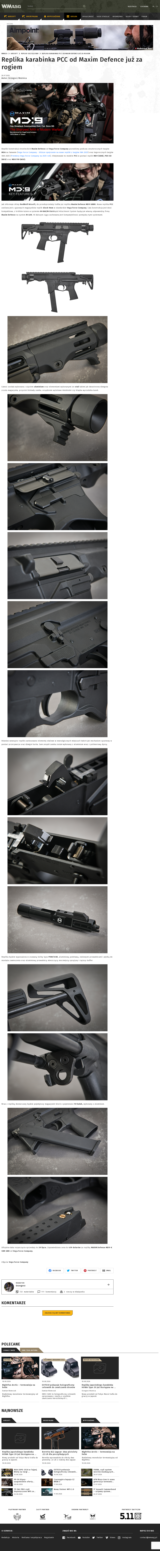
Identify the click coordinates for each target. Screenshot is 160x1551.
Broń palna (32, 16)
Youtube (86, 1537)
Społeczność (88, 16)
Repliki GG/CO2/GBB (29, 53)
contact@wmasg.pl (148, 1537)
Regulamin (49, 1537)
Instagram (127, 1537)
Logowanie (144, 6)
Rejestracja (132, 6)
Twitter (99, 1537)
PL (154, 6)
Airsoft (12, 16)
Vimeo (112, 1537)
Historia (15, 1537)
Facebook (71, 1537)
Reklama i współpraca (32, 1537)
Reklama (10, 24)
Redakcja (6, 1537)
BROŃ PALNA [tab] (48, 1420)
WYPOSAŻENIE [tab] (88, 1420)
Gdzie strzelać (103, 16)
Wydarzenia (118, 16)
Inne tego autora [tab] (29, 1350)
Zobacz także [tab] (9, 1350)
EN (157, 6)
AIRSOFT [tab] (6, 1420)
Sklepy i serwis (132, 16)
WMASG (4, 53)
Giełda (73, 16)
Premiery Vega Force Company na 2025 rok (30, 156)
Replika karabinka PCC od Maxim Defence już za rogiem (66, 53)
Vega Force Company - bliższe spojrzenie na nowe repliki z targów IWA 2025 (53, 152)
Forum (144, 16)
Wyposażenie (53, 16)
